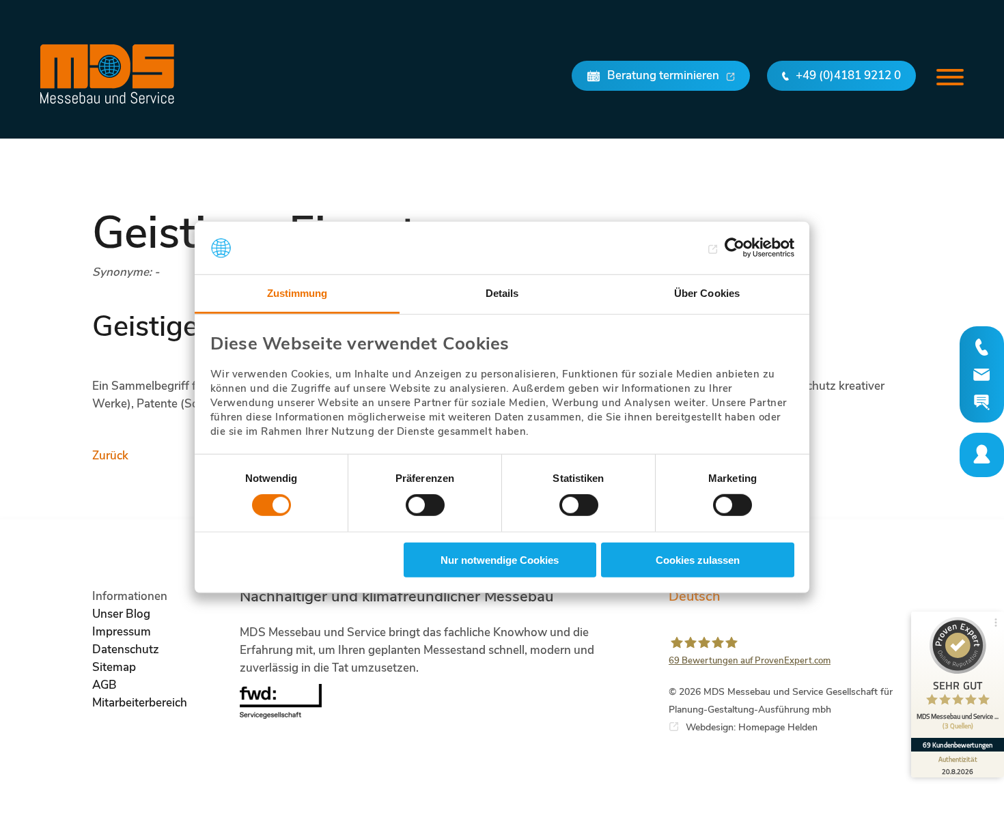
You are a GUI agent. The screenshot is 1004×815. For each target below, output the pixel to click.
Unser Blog (121, 614)
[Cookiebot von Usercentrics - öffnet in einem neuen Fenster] (734, 248)
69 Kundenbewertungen (957, 744)
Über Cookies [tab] (707, 293)
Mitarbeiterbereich (139, 703)
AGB (104, 685)
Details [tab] (502, 293)
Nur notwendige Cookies (500, 559)
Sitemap (114, 667)
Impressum (121, 632)
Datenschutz (125, 649)
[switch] (425, 505)
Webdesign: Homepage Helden (752, 727)
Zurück (110, 455)
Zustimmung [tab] (297, 293)
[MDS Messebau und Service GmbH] (107, 74)
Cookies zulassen (698, 559)
